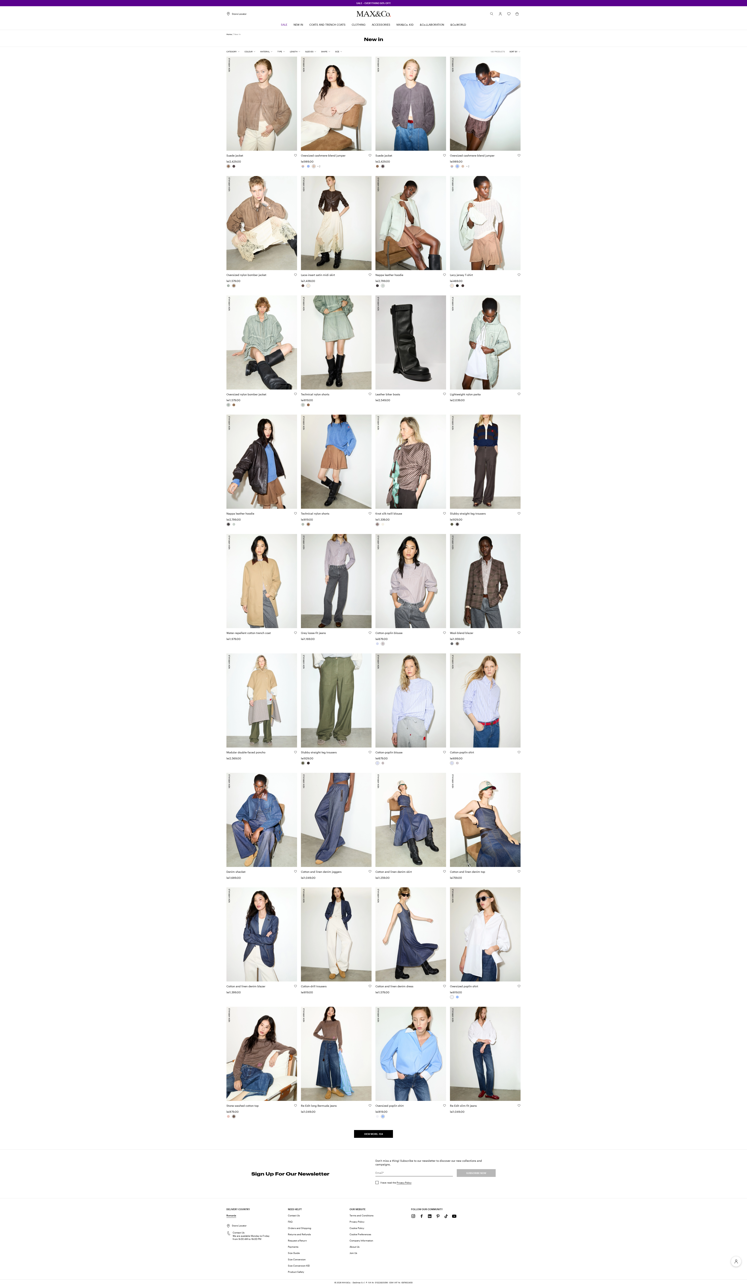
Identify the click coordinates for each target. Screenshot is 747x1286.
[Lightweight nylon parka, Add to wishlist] (519, 394)
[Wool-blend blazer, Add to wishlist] (519, 632)
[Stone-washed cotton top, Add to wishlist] (295, 1105)
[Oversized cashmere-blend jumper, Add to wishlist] (370, 155)
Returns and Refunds (299, 1234)
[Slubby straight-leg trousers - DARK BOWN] (457, 524)
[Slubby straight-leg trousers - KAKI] (452, 524)
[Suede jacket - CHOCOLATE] (234, 166)
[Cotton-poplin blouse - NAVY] (377, 643)
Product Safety (296, 1271)
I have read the (395, 1182)
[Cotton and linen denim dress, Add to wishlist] (444, 986)
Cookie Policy (357, 1228)
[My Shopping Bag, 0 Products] (517, 14)
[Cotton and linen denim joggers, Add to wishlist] (370, 871)
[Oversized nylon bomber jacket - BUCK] (234, 285)
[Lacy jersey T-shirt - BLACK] (457, 285)
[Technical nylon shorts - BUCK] (308, 405)
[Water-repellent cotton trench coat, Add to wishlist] (295, 632)
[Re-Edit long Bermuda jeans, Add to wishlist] (370, 1105)
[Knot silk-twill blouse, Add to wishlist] (444, 513)
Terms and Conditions (362, 1215)
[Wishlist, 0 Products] (509, 14)
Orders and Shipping (299, 1228)
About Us (354, 1246)
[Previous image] (232, 101)
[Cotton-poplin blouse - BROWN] (383, 643)
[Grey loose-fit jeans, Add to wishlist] (370, 632)
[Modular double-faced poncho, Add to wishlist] (295, 752)
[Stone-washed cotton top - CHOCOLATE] (234, 1116)
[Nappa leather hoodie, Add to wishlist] (444, 274)
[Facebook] (421, 1216)
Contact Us (294, 1215)
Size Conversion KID (299, 1265)
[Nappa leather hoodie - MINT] (383, 285)
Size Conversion (297, 1259)
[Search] (492, 14)
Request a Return (297, 1240)
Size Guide (294, 1253)
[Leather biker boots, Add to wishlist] (444, 394)
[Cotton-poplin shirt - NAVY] (452, 763)
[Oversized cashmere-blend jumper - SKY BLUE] (308, 166)
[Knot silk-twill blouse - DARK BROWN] (377, 524)
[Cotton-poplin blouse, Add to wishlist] (444, 632)
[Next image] (290, 101)
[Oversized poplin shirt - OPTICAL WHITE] (452, 997)
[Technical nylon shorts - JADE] (303, 405)
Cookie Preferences (360, 1234)
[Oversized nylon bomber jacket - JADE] (228, 285)
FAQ (290, 1221)
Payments (293, 1246)
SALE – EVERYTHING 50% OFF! (373, 3)
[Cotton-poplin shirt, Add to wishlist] (519, 752)
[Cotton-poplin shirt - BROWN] (457, 763)
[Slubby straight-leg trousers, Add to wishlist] (519, 513)
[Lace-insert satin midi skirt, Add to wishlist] (370, 274)
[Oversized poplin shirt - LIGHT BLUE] (457, 997)
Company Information (361, 1240)
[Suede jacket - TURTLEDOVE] (228, 166)
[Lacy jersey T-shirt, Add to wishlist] (519, 274)
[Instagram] (413, 1216)
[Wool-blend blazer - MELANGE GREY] (452, 643)
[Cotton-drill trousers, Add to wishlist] (370, 986)
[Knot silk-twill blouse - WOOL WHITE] (383, 524)
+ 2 (318, 166)
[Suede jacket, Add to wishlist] (295, 155)
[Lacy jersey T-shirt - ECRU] (452, 285)
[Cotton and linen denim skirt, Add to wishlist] (444, 871)
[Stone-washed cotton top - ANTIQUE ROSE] (228, 1116)
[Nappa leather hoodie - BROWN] (377, 285)
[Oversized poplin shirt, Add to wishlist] (519, 986)
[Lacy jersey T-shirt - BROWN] (463, 285)
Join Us (353, 1253)
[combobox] (515, 51)
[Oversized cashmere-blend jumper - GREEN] (303, 166)
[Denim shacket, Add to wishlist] (295, 871)
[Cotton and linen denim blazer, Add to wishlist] (295, 986)
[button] (500, 14)
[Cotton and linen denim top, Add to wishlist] (519, 871)
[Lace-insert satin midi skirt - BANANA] (308, 285)
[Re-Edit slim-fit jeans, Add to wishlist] (519, 1105)
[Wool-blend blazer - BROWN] (457, 643)
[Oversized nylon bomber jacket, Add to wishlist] (295, 274)
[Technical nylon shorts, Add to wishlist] (370, 394)
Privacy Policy (404, 1182)
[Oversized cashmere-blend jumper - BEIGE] (314, 166)
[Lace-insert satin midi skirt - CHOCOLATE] (303, 285)
